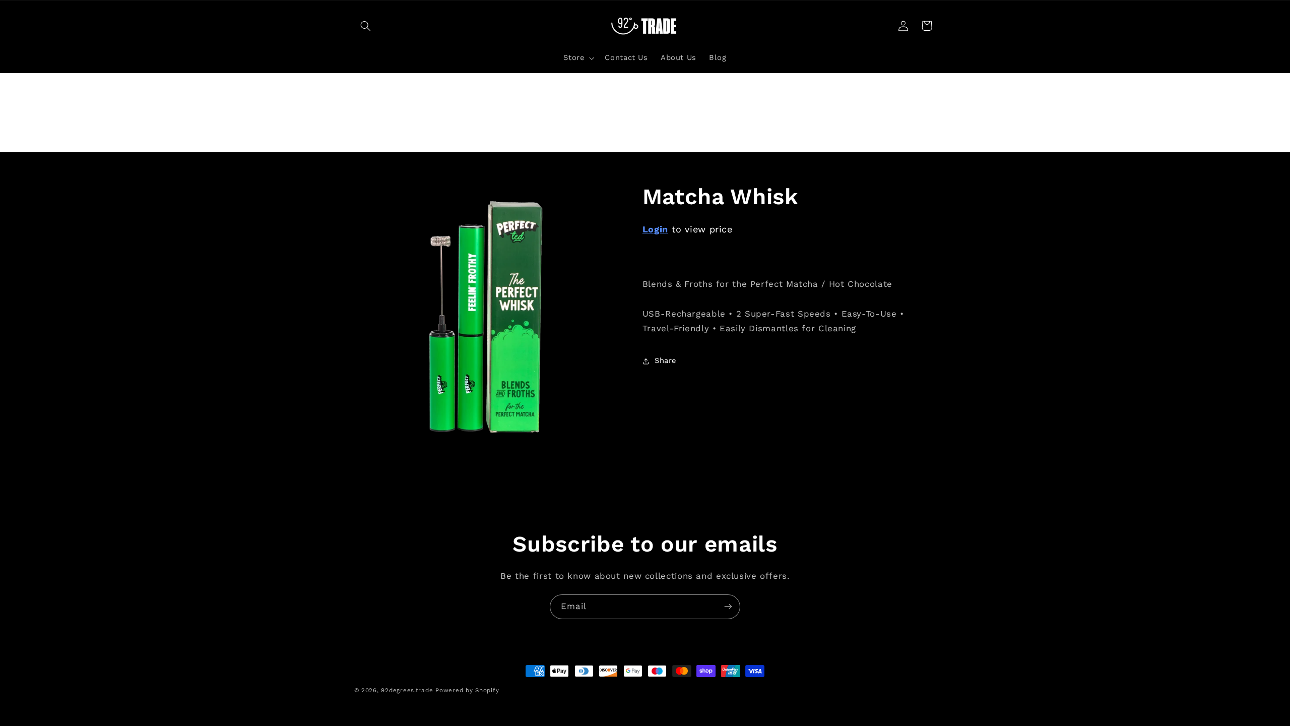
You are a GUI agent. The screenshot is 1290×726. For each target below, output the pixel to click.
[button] (365, 25)
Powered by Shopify (467, 690)
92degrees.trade (407, 690)
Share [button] (665, 360)
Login (655, 229)
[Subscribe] (728, 606)
